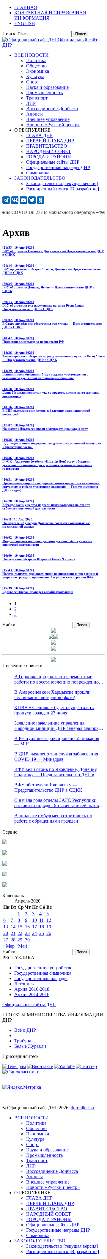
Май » (24, 946)
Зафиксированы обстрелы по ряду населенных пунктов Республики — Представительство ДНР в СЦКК (53, 356)
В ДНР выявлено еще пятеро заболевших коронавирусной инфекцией (46, 410)
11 (41, 920)
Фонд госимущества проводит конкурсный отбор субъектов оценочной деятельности (47, 541)
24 (34, 933)
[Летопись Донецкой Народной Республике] (4, 874)
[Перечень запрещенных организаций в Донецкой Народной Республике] (4, 864)
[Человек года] (56, 637)
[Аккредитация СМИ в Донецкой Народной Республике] (4, 842)
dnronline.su (82, 1107)
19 (48, 926)
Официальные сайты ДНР (29, 1004)
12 (48, 920)
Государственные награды (40, 978)
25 (41, 933)
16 (27, 926)
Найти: (9, 624)
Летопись (24, 983)
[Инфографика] (4, 885)
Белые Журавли (30, 1046)
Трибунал (24, 1040)
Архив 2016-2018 (31, 989)
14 (13, 926)
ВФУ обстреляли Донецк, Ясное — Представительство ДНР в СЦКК (48, 287)
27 (5, 939)
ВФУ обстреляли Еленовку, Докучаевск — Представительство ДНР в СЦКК (53, 251)
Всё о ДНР (25, 1030)
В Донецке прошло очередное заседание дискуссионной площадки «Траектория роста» (51, 443)
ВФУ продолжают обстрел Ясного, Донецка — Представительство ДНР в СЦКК (52, 269)
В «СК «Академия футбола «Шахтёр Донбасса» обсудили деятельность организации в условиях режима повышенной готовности (47, 463)
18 (41, 926)
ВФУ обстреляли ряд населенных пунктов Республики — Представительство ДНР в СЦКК (45, 305)
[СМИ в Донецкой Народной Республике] (4, 853)
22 (20, 933)
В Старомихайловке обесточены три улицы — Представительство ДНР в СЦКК (52, 323)
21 (13, 933)
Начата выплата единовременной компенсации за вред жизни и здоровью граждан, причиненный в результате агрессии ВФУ (50, 573)
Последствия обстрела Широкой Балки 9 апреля (38, 557)
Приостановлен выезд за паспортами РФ (33, 339)
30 (27, 939)
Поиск (8, 33)
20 (5, 933)
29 (20, 939)
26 (48, 933)
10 (34, 920)
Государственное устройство (43, 967)
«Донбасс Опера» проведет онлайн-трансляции (37, 590)
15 (20, 926)
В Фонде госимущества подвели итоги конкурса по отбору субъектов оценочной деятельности (46, 504)
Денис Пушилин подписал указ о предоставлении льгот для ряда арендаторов (51, 392)
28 (13, 939)
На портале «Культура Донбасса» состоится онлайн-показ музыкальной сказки (46, 523)
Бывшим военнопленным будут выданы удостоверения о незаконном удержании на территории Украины (45, 374)
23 (27, 933)
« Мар (8, 946)
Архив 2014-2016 (31, 994)
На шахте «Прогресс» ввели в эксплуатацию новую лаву (45, 426)
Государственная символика (42, 973)
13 (5, 926)
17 (34, 926)
